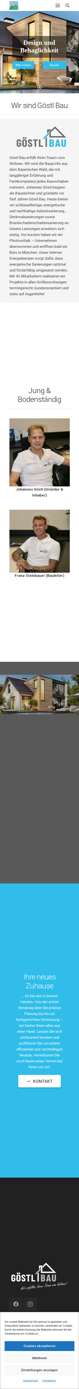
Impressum (49, 1380)
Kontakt (54, 65)
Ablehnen (39, 1358)
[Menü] (58, 5)
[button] (67, 5)
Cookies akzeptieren (39, 1346)
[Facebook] (16, 1304)
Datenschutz (30, 1380)
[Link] (13, 5)
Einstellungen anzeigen (39, 1370)
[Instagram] (30, 1304)
